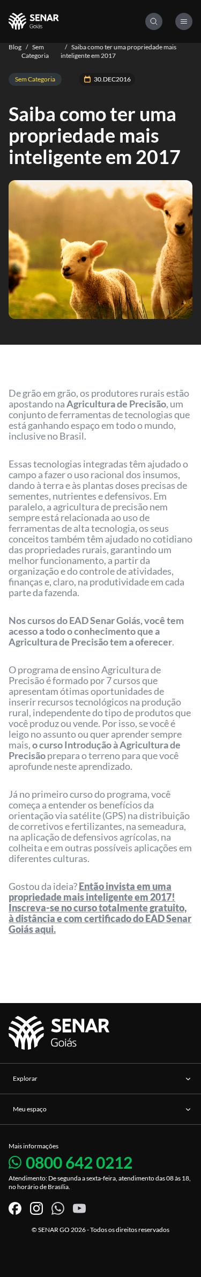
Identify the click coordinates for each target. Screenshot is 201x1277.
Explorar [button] (25, 1078)
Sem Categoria (35, 51)
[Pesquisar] (153, 21)
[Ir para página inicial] (61, 1033)
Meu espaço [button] (30, 1109)
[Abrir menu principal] (183, 21)
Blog (15, 47)
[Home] (77, 21)
